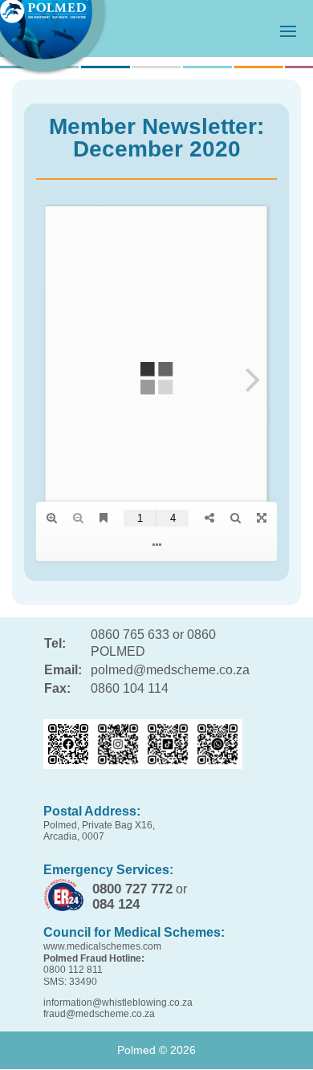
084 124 (116, 904)
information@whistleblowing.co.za (118, 1002)
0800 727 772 (132, 889)
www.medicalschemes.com (102, 946)
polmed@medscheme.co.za (170, 670)
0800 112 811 (73, 969)
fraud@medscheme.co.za (99, 1013)
